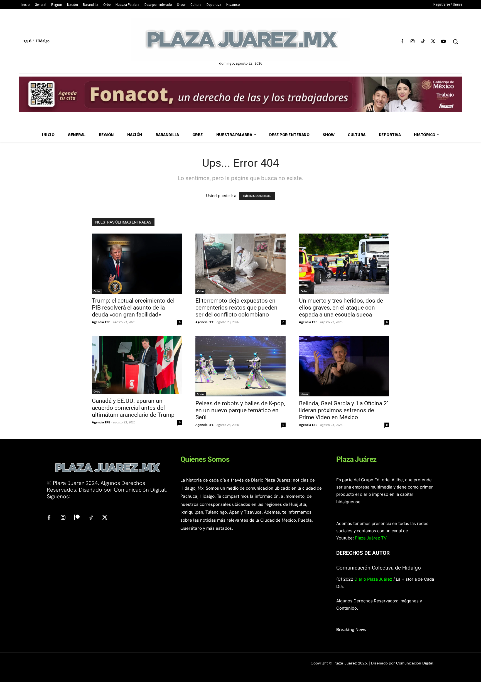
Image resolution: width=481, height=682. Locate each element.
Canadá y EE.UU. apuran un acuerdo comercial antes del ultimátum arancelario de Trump (133, 408)
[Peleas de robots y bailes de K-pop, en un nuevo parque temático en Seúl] (240, 366)
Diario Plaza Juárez (373, 579)
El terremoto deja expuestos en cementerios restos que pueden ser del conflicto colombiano (236, 307)
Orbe (97, 291)
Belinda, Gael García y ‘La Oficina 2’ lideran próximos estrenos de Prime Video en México (343, 410)
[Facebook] (402, 41)
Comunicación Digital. (415, 663)
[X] (433, 41)
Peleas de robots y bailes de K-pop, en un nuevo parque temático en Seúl (240, 410)
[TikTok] (422, 41)
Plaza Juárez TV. (371, 538)
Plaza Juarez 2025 (350, 663)
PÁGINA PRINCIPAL (257, 196)
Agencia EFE (101, 322)
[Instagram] (412, 41)
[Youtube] (443, 41)
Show (200, 394)
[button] (455, 41)
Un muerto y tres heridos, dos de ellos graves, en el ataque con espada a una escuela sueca (341, 307)
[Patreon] (76, 517)
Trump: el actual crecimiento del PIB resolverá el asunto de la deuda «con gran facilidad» (133, 307)
